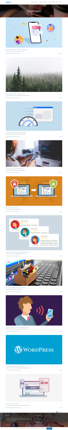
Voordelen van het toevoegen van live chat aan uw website (17, 49)
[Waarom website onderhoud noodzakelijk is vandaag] (34, 273)
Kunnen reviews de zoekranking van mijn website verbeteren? (17, 252)
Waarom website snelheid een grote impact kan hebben (16, 132)
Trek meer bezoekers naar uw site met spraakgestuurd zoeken (17, 327)
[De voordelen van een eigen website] (34, 388)
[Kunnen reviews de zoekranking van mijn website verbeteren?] (34, 232)
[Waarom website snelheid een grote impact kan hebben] (34, 116)
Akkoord (49, 428)
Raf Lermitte (9, 53)
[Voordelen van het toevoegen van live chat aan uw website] (34, 32)
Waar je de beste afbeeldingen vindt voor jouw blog (15, 93)
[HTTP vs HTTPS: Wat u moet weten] (34, 191)
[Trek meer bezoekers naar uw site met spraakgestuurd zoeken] (34, 310)
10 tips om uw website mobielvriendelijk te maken (15, 168)
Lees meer (60, 53)
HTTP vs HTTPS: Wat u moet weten (12, 207)
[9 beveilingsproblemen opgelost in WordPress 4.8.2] (34, 349)
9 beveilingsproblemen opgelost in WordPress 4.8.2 (15, 366)
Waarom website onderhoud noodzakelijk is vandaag (15, 287)
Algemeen (18, 53)
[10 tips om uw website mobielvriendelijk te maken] (34, 153)
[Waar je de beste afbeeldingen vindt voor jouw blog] (34, 74)
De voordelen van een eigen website (12, 403)
